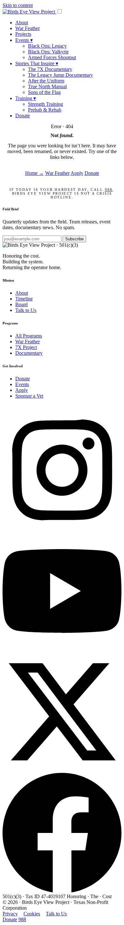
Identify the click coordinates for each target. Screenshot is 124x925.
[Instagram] (62, 528)
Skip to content (18, 5)
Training (25, 98)
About (21, 22)
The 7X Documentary (50, 69)
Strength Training (45, 104)
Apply (77, 173)
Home (34, 173)
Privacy (10, 913)
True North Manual (47, 86)
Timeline (24, 298)
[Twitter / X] (62, 770)
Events (24, 40)
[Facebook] (62, 890)
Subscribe (74, 239)
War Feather (27, 28)
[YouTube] (62, 649)
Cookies (32, 913)
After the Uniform (46, 80)
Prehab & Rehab (44, 110)
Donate (22, 115)
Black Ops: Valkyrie (48, 51)
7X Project (26, 347)
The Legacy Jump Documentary (60, 75)
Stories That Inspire (36, 63)
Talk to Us (25, 310)
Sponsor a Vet (29, 396)
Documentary (29, 353)
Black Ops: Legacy (47, 46)
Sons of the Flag (44, 92)
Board (21, 304)
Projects (23, 34)
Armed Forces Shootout (52, 57)
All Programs (28, 335)
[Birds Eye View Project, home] (29, 11)
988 (109, 189)
